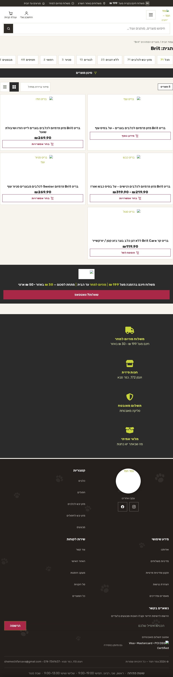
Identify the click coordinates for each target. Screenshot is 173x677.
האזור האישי (78, 561)
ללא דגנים (110, 59)
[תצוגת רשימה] (4, 87)
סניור (66, 59)
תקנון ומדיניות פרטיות (157, 572)
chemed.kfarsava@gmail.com (22, 661)
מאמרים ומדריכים (159, 595)
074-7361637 (52, 661)
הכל (165, 59)
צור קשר (80, 549)
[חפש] (8, 28)
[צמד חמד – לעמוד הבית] (163, 14)
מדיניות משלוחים (160, 561)
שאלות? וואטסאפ (86, 295)
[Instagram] (134, 506)
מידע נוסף (128, 135)
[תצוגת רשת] (14, 87)
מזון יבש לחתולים (76, 515)
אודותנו (165, 549)
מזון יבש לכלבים (139, 59)
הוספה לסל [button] (128, 252)
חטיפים (28, 59)
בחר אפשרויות (41, 144)
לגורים (86, 59)
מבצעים (81, 527)
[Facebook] (122, 506)
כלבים (81, 480)
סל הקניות (79, 584)
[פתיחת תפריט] (150, 14)
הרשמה (15, 626)
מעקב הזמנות (77, 572)
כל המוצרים (78, 595)
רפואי (48, 59)
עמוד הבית (167, 41)
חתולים (81, 492)
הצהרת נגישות (161, 584)
